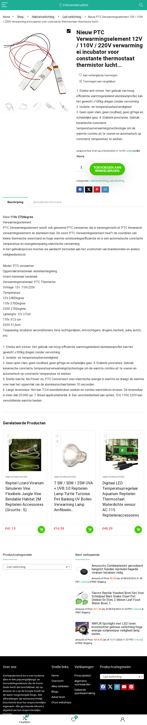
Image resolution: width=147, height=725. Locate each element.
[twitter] (110, 687)
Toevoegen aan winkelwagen (107, 169)
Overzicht (57, 680)
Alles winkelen (60, 686)
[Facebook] (103, 687)
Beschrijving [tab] (15, 202)
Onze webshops (61, 702)
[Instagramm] (117, 687)
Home (6, 16)
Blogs (54, 691)
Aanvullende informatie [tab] (47, 202)
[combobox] (37, 566)
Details (129, 151)
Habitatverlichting (43, 16)
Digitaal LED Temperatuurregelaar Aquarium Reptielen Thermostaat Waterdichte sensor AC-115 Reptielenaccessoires (120, 499)
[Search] (141, 5)
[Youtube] (124, 687)
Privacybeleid (82, 675)
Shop (20, 16)
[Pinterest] (131, 687)
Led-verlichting (72, 16)
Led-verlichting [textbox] (36, 567)
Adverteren (58, 697)
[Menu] (4, 5)
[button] (69, 31)
